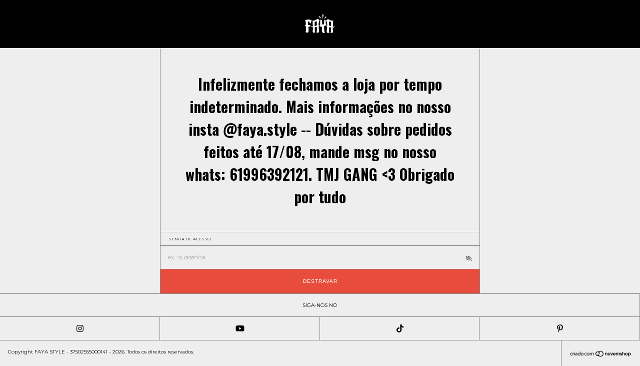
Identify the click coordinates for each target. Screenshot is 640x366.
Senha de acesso (189, 238)
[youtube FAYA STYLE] (240, 328)
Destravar (320, 281)
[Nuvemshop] (601, 354)
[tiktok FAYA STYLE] (400, 328)
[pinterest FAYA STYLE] (559, 328)
